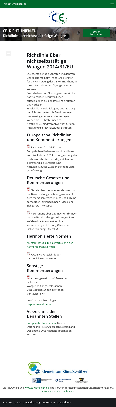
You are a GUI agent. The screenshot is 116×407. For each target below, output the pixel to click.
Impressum (48, 402)
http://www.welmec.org (40, 304)
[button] (112, 4)
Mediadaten (64, 402)
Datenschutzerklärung (27, 402)
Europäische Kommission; (41, 323)
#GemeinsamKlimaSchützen (58, 391)
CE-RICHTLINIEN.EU (15, 4)
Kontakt (7, 402)
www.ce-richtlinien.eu (37, 387)
